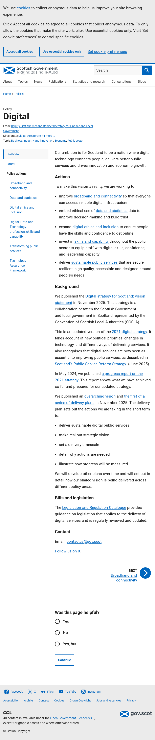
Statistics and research (89, 81)
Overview (12, 154)
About (7, 81)
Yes (66, 621)
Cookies (59, 700)
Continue (64, 660)
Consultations (121, 81)
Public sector (75, 140)
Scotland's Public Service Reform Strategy (90, 364)
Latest (10, 164)
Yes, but (69, 644)
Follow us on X (67, 551)
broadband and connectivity (98, 196)
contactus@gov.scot (84, 541)
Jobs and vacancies (108, 700)
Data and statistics (23, 198)
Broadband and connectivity (21, 185)
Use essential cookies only (62, 51)
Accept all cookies (19, 51)
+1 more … (48, 135)
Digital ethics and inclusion (22, 210)
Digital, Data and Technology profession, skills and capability (25, 229)
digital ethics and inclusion (96, 226)
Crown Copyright (80, 700)
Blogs (142, 81)
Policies (19, 93)
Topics (23, 81)
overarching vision (100, 396)
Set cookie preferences (107, 51)
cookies (23, 8)
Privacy (131, 700)
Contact (44, 700)
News (38, 81)
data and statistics (112, 210)
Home (7, 93)
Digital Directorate (29, 135)
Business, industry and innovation (32, 140)
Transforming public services (24, 248)
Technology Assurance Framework (18, 265)
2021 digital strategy (129, 331)
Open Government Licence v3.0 (72, 718)
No (65, 632)
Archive (28, 700)
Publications (57, 81)
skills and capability (91, 241)
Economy (60, 140)
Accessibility (11, 700)
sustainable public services (94, 262)
